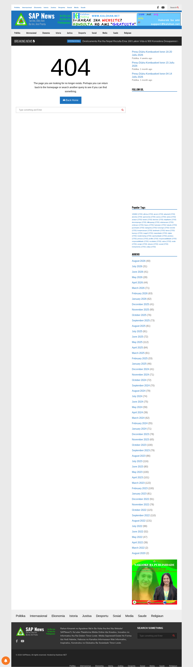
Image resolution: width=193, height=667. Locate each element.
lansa (170, 230)
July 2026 (137, 266)
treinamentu (139, 247)
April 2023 (137, 477)
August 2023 (139, 456)
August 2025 (139, 326)
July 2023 (137, 461)
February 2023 (140, 488)
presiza (142, 239)
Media (76, 7)
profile (153, 239)
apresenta (149, 217)
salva (166, 241)
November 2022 (140, 504)
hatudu (172, 225)
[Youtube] (163, 8)
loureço (137, 233)
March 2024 (138, 418)
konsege (163, 228)
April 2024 (137, 412)
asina (171, 217)
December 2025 (140, 304)
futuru (149, 225)
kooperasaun (144, 230)
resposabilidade (140, 241)
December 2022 (140, 499)
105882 (137, 214)
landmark (159, 230)
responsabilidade (168, 239)
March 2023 (138, 483)
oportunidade (159, 236)
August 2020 (139, 553)
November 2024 (140, 374)
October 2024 (139, 380)
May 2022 (137, 537)
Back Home (71, 100)
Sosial (69, 7)
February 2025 (140, 358)
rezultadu (155, 241)
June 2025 (137, 336)
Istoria (46, 7)
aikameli (169, 214)
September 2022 (141, 515)
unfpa (151, 247)
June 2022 (137, 531)
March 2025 (138, 353)
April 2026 (137, 282)
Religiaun (127, 32)
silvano (153, 244)
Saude (83, 7)
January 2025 (139, 363)
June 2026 (137, 272)
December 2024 (140, 369)
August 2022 (139, 520)
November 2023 (140, 439)
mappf (148, 233)
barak (147, 219)
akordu (137, 217)
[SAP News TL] (43, 20)
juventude (138, 228)
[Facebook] (158, 8)
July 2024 (137, 396)
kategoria (151, 228)
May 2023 (137, 472)
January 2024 (139, 428)
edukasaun (167, 222)
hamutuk (160, 225)
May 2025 (137, 342)
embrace (138, 225)
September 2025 (141, 320)
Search (173, 8)
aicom (158, 214)
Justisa (53, 7)
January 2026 (139, 299)
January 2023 (139, 493)
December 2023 (140, 434)
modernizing (144, 236)
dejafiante (170, 219)
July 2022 (137, 526)
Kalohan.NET (61, 655)
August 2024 (139, 391)
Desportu (61, 7)
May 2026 (137, 277)
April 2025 (137, 347)
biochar (158, 219)
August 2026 (139, 261)
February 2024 (140, 423)
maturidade (160, 233)
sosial (163, 244)
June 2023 (137, 466)
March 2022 (138, 547)
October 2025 (139, 315)
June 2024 (137, 401)
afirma (148, 214)
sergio (142, 244)
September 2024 (141, 385)
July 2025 (137, 331)
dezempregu (139, 222)
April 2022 (137, 542)
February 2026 (140, 293)
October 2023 (139, 445)
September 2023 (141, 450)
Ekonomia (37, 7)
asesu (161, 217)
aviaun (137, 219)
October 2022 (139, 510)
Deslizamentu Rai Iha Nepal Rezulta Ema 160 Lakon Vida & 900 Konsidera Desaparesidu (121, 41)
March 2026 (138, 288)
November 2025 (140, 309)
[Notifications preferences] (6, 660)
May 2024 (137, 407)
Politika (17, 7)
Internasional (27, 7)
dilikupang (153, 222)
